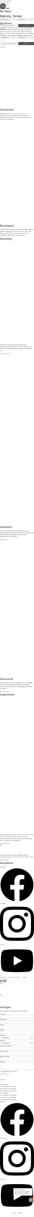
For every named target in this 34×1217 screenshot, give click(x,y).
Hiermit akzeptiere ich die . (16, 1071)
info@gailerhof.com (6, 857)
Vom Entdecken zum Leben (8, 1091)
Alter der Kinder (4, 1056)
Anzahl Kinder (4, 1051)
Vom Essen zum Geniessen (8, 1089)
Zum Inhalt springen (6, 1)
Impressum (3, 977)
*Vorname (3, 1014)
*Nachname (3, 1019)
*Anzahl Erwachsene (6, 1046)
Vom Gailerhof (4, 1084)
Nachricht (3, 1061)
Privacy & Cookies (14, 977)
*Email (2, 1024)
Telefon (2, 1030)
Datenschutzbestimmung (24, 1071)
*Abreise (2, 1040)
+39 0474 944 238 (18, 857)
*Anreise (2, 1035)
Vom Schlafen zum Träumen (8, 1086)
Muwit (25, 977)
